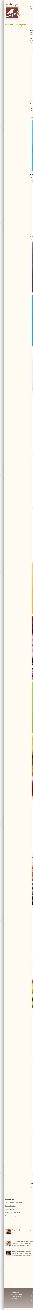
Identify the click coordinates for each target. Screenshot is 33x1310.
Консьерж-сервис (16, 1295)
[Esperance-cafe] (12, 19)
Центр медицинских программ (17, 1297)
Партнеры (15, 1292)
